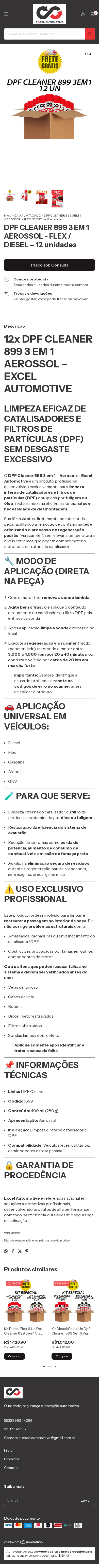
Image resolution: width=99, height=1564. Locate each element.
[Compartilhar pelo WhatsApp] (6, 1251)
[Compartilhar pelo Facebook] (13, 1251)
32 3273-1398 (15, 1429)
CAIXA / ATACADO (27, 215)
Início (7, 215)
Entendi (63, 1555)
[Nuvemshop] (23, 1543)
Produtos (11, 1459)
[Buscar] (90, 34)
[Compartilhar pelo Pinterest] (27, 1251)
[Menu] (6, 14)
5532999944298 (18, 1420)
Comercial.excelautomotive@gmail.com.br (39, 1437)
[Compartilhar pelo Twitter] (20, 1251)
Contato (11, 1467)
